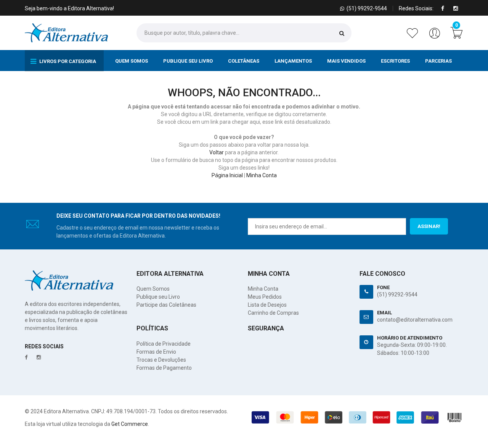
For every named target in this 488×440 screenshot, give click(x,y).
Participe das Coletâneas (166, 305)
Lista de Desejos (267, 305)
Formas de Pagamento (164, 368)
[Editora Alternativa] (66, 32)
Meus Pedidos (265, 297)
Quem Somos (131, 61)
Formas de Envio (156, 352)
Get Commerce (129, 424)
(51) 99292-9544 (397, 294)
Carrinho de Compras (273, 313)
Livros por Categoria (67, 61)
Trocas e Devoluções (161, 360)
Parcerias (438, 61)
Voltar (216, 152)
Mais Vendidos (346, 61)
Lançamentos (293, 61)
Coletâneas (243, 61)
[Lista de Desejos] (414, 37)
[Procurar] (341, 33)
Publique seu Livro (188, 61)
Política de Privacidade (163, 344)
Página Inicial (227, 175)
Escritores (395, 61)
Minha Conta (261, 175)
